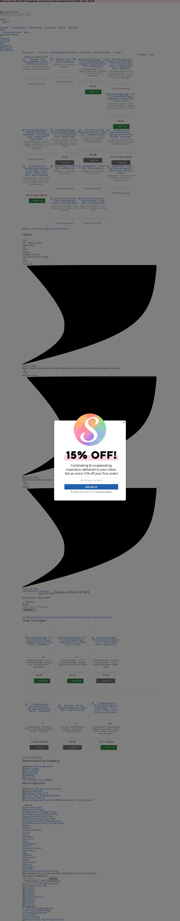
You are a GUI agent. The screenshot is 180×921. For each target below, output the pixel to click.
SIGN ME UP (91, 487)
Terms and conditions (103, 491)
